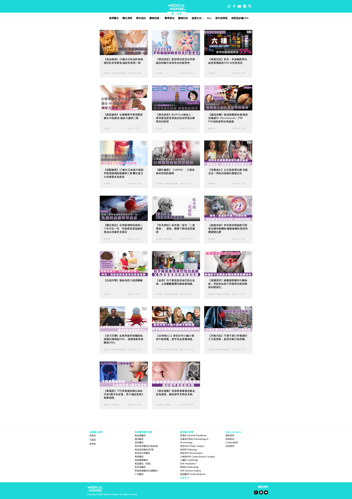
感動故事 (211, 183)
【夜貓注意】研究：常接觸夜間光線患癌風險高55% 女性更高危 (227, 61)
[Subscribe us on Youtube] (266, 492)
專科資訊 (141, 18)
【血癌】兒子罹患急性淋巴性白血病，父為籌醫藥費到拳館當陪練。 (175, 282)
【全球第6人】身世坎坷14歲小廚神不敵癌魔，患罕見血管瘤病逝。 (175, 337)
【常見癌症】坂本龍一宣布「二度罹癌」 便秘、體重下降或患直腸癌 (175, 228)
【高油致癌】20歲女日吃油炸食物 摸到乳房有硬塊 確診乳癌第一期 (123, 61)
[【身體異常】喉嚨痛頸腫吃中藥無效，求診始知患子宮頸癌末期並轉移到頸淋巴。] (228, 263)
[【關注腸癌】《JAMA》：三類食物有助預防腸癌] (176, 153)
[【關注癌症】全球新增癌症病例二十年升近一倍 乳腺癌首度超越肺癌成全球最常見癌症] (124, 208)
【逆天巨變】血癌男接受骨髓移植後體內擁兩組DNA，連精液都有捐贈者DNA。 (123, 339)
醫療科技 (183, 18)
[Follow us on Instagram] (261, 492)
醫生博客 (127, 18)
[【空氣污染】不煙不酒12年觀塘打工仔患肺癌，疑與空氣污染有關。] (228, 318)
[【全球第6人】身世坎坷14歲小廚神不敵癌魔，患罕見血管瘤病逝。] (176, 318)
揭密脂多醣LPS (239, 18)
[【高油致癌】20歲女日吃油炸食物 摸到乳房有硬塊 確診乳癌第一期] (124, 42)
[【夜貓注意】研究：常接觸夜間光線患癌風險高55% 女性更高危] (228, 42)
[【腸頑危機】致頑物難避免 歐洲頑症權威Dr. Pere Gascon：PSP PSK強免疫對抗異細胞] (228, 97)
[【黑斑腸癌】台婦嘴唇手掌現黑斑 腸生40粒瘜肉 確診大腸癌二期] (124, 97)
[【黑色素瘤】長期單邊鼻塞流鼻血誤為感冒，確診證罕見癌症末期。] (176, 374)
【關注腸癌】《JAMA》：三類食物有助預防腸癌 (175, 171)
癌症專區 (159, 73)
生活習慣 (211, 73)
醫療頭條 (154, 18)
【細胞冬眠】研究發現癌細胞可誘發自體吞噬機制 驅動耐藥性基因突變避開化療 (228, 228)
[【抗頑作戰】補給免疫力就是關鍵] (124, 263)
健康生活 (197, 18)
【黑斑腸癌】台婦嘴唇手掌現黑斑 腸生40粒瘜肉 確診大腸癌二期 (123, 116)
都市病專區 (221, 18)
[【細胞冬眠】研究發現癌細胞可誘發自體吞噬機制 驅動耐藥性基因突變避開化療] (228, 208)
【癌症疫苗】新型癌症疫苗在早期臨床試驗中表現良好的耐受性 (175, 61)
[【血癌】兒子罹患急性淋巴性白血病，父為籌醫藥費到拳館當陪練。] (176, 263)
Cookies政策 (232, 442)
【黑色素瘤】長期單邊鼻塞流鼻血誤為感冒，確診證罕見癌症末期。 (175, 392)
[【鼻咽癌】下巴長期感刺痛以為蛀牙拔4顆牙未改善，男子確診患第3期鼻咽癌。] (124, 374)
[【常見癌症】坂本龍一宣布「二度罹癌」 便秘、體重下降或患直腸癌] (176, 208)
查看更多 (184, 477)
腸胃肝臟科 (169, 239)
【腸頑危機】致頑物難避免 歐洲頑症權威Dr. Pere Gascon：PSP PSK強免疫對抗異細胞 (228, 118)
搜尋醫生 (114, 18)
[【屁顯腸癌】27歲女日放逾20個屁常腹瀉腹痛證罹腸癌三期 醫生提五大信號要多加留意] (124, 153)
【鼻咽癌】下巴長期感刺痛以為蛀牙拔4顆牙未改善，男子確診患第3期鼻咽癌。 (123, 394)
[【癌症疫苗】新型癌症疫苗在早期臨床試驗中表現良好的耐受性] (176, 42)
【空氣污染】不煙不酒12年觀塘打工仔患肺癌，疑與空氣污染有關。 (228, 337)
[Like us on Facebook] (256, 492)
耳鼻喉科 (115, 404)
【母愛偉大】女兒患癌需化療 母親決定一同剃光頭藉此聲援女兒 (228, 171)
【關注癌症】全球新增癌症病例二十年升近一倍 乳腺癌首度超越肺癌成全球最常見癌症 (123, 228)
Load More (176, 421)
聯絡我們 (230, 435)
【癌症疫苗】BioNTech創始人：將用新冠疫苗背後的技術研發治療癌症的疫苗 (175, 118)
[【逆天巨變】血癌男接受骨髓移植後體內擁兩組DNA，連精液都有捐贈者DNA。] (124, 318)
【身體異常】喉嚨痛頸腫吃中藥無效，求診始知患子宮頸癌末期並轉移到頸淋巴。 (227, 284)
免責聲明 (230, 446)
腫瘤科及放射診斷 (118, 73)
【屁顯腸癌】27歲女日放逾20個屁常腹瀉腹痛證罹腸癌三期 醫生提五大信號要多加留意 (124, 173)
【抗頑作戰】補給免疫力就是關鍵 (123, 280)
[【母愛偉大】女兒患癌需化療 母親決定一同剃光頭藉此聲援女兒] (228, 153)
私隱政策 (230, 439)
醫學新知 (170, 18)
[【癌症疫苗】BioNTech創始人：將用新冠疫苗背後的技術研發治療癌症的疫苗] (176, 97)
